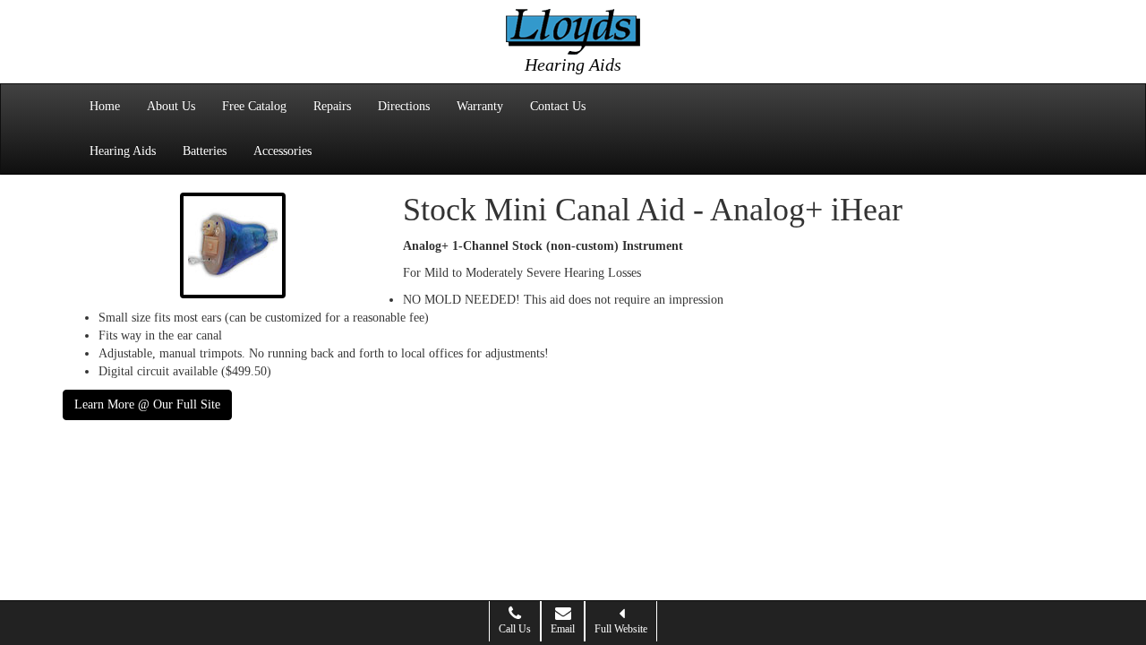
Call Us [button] (515, 629)
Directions (404, 106)
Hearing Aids (123, 151)
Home (105, 106)
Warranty (480, 106)
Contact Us (558, 106)
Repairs (332, 106)
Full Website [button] (620, 629)
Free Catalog (254, 106)
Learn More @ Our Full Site (147, 404)
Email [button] (563, 629)
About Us (171, 106)
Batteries (205, 151)
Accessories (282, 151)
